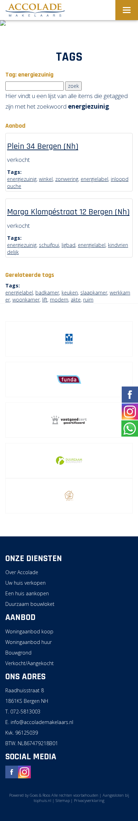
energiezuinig (21, 179)
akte (76, 299)
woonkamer (26, 299)
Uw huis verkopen (25, 582)
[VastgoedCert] (69, 420)
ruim (88, 299)
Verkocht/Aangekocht (29, 663)
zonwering (66, 179)
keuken (70, 292)
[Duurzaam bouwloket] (69, 460)
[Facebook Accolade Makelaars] (11, 771)
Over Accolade (21, 572)
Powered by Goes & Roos (29, 795)
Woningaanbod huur (28, 642)
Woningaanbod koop (29, 631)
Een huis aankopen (27, 593)
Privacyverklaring (89, 800)
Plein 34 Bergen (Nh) (42, 146)
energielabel (94, 179)
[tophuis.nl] (69, 496)
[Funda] (69, 379)
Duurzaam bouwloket (29, 604)
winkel (46, 179)
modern (59, 299)
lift (44, 299)
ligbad (68, 245)
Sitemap (63, 800)
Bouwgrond (18, 652)
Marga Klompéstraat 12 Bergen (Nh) (68, 212)
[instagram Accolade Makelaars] (24, 771)
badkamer (47, 292)
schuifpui (49, 245)
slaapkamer (93, 292)
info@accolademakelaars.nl (42, 722)
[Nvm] (69, 339)
